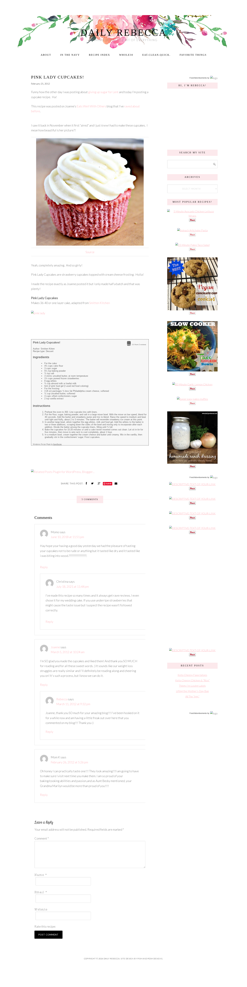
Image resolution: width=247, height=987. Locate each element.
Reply (44, 567)
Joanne (55, 647)
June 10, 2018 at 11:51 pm (67, 537)
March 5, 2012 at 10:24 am (68, 652)
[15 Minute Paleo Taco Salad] (192, 244)
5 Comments (90, 499)
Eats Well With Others (91, 106)
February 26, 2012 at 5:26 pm (69, 762)
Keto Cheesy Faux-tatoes (192, 674)
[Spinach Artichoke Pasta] (192, 230)
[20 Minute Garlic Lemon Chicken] (192, 384)
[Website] (88, 909)
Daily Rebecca (123, 32)
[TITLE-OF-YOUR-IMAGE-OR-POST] (192, 484)
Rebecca (62, 699)
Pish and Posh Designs (149, 958)
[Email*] (88, 892)
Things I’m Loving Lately (192, 685)
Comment (41, 838)
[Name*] (88, 874)
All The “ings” (192, 696)
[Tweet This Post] (92, 483)
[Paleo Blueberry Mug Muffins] (192, 398)
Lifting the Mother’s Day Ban (192, 691)
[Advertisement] (192, 590)
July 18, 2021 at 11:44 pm (72, 586)
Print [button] (129, 345)
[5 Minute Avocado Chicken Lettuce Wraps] (192, 215)
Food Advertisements (198, 78)
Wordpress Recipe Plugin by (47, 444)
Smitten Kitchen (99, 303)
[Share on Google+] (99, 483)
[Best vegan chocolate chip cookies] (192, 308)
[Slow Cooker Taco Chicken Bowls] (192, 369)
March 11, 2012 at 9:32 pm (73, 704)
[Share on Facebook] (86, 483)
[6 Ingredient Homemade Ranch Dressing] (192, 462)
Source (90, 252)
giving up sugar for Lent (103, 92)
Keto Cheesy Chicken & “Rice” (192, 680)
